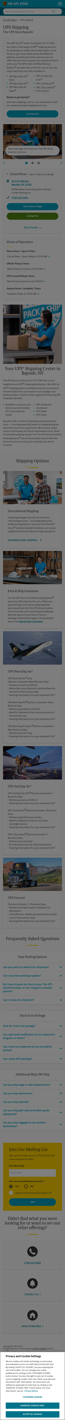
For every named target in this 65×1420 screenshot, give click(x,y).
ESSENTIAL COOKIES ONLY (33, 1406)
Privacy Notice (31, 1391)
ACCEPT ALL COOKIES (32, 1414)
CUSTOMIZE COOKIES (32, 1397)
